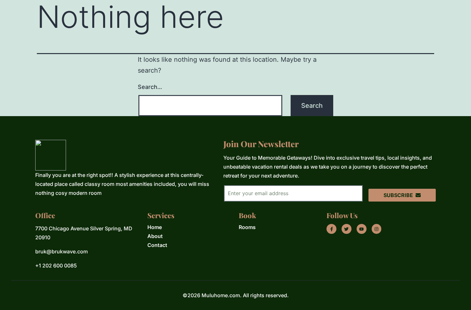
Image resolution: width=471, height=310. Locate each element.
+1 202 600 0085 (56, 265)
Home (154, 227)
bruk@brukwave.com (61, 251)
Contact (157, 245)
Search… (150, 86)
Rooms (247, 227)
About (155, 236)
